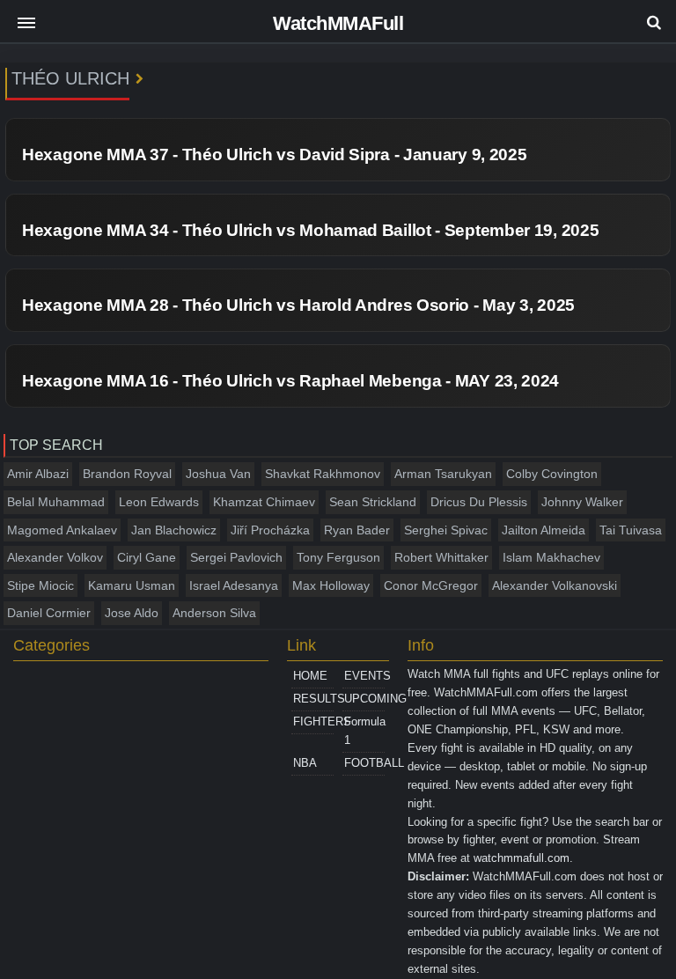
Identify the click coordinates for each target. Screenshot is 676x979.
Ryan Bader (357, 530)
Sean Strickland (372, 502)
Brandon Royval (127, 474)
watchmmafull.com (521, 858)
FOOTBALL (364, 762)
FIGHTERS (313, 721)
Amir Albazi (38, 474)
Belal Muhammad (56, 502)
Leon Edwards (159, 502)
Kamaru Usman (131, 585)
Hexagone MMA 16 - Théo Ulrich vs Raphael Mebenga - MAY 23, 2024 (290, 381)
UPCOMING (364, 698)
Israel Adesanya (233, 585)
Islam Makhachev (551, 557)
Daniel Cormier (49, 613)
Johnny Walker (582, 502)
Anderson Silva (214, 613)
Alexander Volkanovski (554, 585)
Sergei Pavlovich (236, 557)
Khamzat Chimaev (264, 502)
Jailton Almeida (543, 530)
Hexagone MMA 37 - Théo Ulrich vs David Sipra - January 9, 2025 (274, 154)
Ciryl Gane (146, 557)
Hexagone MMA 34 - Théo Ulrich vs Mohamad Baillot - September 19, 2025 (310, 230)
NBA (305, 762)
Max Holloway (331, 585)
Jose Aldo (131, 613)
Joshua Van (218, 474)
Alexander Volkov (55, 557)
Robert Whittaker (441, 557)
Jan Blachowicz (174, 530)
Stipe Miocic (40, 585)
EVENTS (364, 675)
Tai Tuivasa (630, 530)
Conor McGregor (431, 585)
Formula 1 (364, 731)
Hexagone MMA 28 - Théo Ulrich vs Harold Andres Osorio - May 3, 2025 (298, 305)
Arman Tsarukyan (443, 474)
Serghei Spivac (446, 530)
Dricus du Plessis (478, 502)
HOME (310, 675)
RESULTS (313, 698)
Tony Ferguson (338, 557)
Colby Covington (552, 474)
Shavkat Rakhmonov (322, 474)
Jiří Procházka (270, 530)
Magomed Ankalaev (62, 530)
